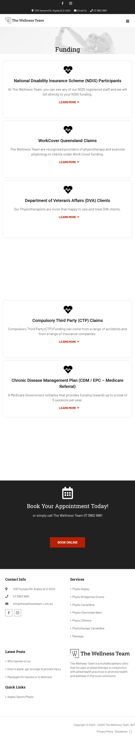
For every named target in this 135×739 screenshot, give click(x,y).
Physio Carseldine (83, 604)
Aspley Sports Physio (20, 696)
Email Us (82, 10)
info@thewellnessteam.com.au (33, 603)
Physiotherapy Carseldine (88, 628)
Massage (77, 636)
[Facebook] (8, 612)
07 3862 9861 (100, 10)
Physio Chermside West (87, 612)
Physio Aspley (80, 589)
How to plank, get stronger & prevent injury (34, 669)
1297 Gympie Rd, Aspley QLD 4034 (52, 10)
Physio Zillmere (81, 620)
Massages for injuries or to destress (29, 677)
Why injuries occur (19, 661)
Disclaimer (121, 731)
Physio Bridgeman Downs (88, 597)
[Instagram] (17, 612)
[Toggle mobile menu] (128, 21)
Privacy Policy (105, 731)
